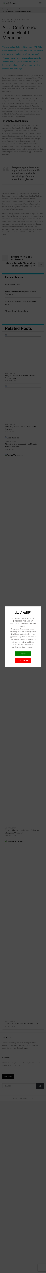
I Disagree (23, 660)
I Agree (23, 653)
